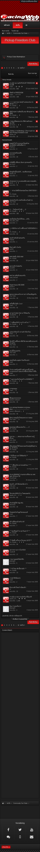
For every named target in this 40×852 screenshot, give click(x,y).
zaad (11, 86)
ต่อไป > (22, 68)
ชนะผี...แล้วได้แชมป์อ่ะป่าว (19, 484)
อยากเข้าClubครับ (16, 266)
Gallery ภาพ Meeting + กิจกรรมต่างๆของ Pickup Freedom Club (22, 131)
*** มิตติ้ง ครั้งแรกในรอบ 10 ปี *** (21, 540)
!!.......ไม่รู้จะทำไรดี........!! (18, 209)
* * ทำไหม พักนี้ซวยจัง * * (18, 568)
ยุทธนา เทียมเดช (15, 411)
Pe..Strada (13, 105)
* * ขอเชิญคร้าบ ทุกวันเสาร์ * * (20, 531)
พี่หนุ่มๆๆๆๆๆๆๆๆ (15, 398)
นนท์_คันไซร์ (14, 277)
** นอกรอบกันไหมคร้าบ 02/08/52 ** (22, 379)
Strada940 (13, 315)
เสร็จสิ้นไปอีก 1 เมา (16, 303)
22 (16, 86)
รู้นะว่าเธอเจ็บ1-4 (15, 606)
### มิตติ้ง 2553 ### (16, 257)
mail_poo (12, 486)
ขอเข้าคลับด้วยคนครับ (17, 238)
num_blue (13, 440)
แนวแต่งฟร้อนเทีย (16, 153)
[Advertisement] (20, 715)
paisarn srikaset (15, 400)
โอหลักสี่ (12, 552)
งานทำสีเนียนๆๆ (15, 578)
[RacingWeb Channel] (31, 829)
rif (10, 589)
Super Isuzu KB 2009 (17, 285)
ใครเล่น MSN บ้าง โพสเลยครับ (20, 493)
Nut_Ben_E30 (14, 220)
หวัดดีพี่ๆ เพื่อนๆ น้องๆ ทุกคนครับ (21, 162)
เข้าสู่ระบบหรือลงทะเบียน (29, 1)
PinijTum (12, 147)
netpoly (12, 239)
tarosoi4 (12, 155)
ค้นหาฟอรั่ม (5, 31)
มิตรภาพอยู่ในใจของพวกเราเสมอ (21, 418)
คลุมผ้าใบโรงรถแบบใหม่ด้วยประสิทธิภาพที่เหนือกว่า (19, 144)
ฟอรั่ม (18, 25)
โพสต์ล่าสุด (15, 31)
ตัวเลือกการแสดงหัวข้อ (20, 619)
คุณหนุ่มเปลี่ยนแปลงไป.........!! (19, 427)
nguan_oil (13, 134)
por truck (12, 125)
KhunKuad (13, 478)
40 (25, 598)
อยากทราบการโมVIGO (18, 550)
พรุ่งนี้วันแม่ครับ (15, 351)
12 (18, 68)
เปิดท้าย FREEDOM (16, 92)
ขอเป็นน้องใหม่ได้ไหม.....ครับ (19, 219)
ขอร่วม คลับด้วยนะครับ (17, 275)
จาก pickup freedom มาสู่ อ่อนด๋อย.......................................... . (20, 408)
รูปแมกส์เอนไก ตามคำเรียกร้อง (20, 332)
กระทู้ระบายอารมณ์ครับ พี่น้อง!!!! (21, 597)
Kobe (11, 333)
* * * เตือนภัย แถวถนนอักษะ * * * (20, 465)
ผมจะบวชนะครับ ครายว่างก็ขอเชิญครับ (23, 294)
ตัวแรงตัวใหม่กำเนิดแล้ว (18, 587)
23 (19, 86)
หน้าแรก (7, 25)
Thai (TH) (5, 847)
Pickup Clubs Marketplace (16, 57)
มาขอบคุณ (13, 388)
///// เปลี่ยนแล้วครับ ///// (17, 521)
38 (19, 598)
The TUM (13, 202)
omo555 (12, 268)
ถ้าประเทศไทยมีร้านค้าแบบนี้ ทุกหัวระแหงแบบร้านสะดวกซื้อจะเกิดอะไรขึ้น (23, 370)
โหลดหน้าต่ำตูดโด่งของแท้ (19, 512)
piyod (11, 183)
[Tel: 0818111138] (20, 836)
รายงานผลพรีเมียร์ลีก (17, 559)
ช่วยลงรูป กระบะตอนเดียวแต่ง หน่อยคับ (23, 181)
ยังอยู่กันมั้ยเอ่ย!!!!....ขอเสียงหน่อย (21, 172)
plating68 (12, 561)
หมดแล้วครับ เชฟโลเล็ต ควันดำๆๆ (21, 200)
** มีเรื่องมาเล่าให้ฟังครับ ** (19, 455)
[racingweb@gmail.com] (31, 836)
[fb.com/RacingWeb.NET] (8, 829)
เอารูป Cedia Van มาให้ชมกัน (20, 313)
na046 (11, 249)
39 (22, 598)
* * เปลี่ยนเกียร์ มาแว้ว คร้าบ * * (20, 322)
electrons (12, 504)
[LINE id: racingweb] (8, 836)
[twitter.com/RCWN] (20, 829)
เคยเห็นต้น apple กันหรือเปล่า (20, 360)
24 (22, 86)
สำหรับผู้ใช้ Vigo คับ (16, 503)
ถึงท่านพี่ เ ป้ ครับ (15, 247)
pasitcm (12, 286)
